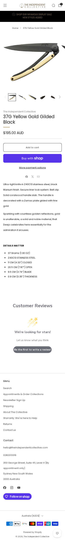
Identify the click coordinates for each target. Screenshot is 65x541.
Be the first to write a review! (32, 349)
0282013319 (9, 455)
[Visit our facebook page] (4, 487)
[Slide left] (6, 97)
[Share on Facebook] (27, 176)
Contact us (9, 430)
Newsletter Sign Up (14, 400)
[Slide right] (59, 97)
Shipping (8, 406)
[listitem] (32, 16)
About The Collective (15, 412)
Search (7, 388)
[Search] (53, 5)
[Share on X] (32, 176)
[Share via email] (38, 176)
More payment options (32, 167)
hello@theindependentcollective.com (25, 447)
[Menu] (5, 5)
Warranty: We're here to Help (20, 418)
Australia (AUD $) (31, 515)
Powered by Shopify (32, 532)
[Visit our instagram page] (11, 487)
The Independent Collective (19, 111)
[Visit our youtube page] (18, 487)
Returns (7, 424)
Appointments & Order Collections (23, 394)
